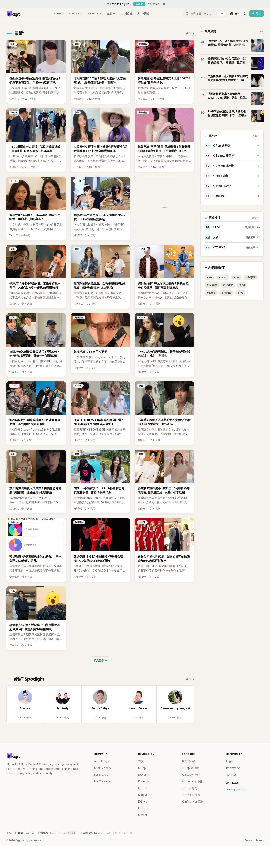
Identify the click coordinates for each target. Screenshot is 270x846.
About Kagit (101, 761)
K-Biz (141, 808)
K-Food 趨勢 (217, 175)
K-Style (142, 801)
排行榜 (128, 13)
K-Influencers (102, 768)
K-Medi (142, 815)
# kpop (211, 292)
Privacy (260, 840)
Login (229, 761)
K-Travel (143, 794)
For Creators (102, 781)
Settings (231, 774)
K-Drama (77, 13)
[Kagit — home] (13, 13)
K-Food (142, 788)
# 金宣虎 (212, 285)
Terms (248, 840)
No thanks (153, 4)
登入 (258, 13)
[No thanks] (164, 4)
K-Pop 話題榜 (218, 145)
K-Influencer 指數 (193, 801)
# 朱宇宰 (251, 277)
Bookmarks (233, 768)
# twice (222, 277)
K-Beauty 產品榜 (220, 155)
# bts (236, 277)
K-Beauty (96, 13)
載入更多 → (100, 660)
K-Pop (60, 13)
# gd (242, 285)
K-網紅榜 (215, 196)
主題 (109, 13)
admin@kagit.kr (235, 789)
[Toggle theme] (245, 13)
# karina (226, 292)
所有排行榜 (189, 761)
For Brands (101, 774)
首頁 (141, 761)
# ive (240, 292)
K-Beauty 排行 (191, 774)
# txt (209, 277)
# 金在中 (228, 285)
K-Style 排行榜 (218, 185)
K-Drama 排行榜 (220, 165)
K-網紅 (145, 13)
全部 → (190, 33)
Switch (139, 4)
